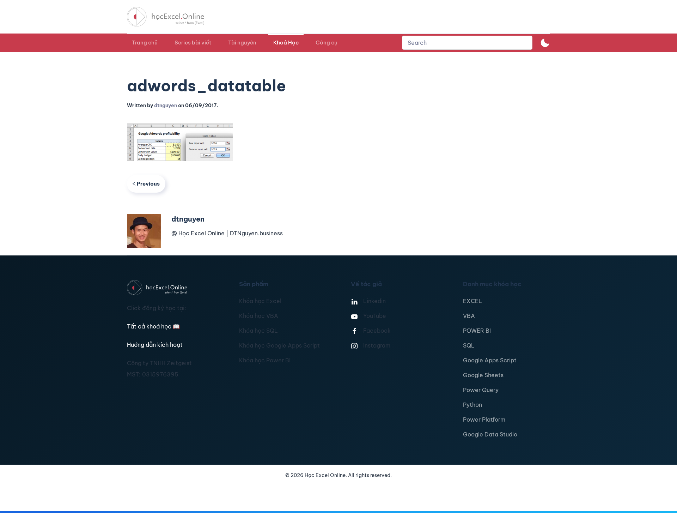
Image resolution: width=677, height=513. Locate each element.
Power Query (481, 389)
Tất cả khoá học (153, 326)
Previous (148, 183)
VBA (469, 315)
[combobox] (467, 43)
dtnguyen (165, 105)
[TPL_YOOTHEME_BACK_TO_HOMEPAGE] (172, 16)
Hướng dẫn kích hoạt (155, 344)
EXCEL (472, 300)
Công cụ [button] (326, 42)
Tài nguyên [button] (242, 42)
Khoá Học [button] (286, 42)
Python (472, 404)
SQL (469, 345)
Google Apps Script (490, 360)
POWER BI (477, 330)
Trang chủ (145, 42)
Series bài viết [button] (193, 42)
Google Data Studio (490, 434)
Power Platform (484, 419)
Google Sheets (483, 375)
